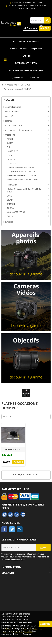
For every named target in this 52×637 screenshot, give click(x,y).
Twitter (12, 529)
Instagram (20, 529)
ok (44, 547)
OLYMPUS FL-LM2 (13, 449)
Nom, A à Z (7, 416)
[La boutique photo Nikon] (11, 23)
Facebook (4, 529)
